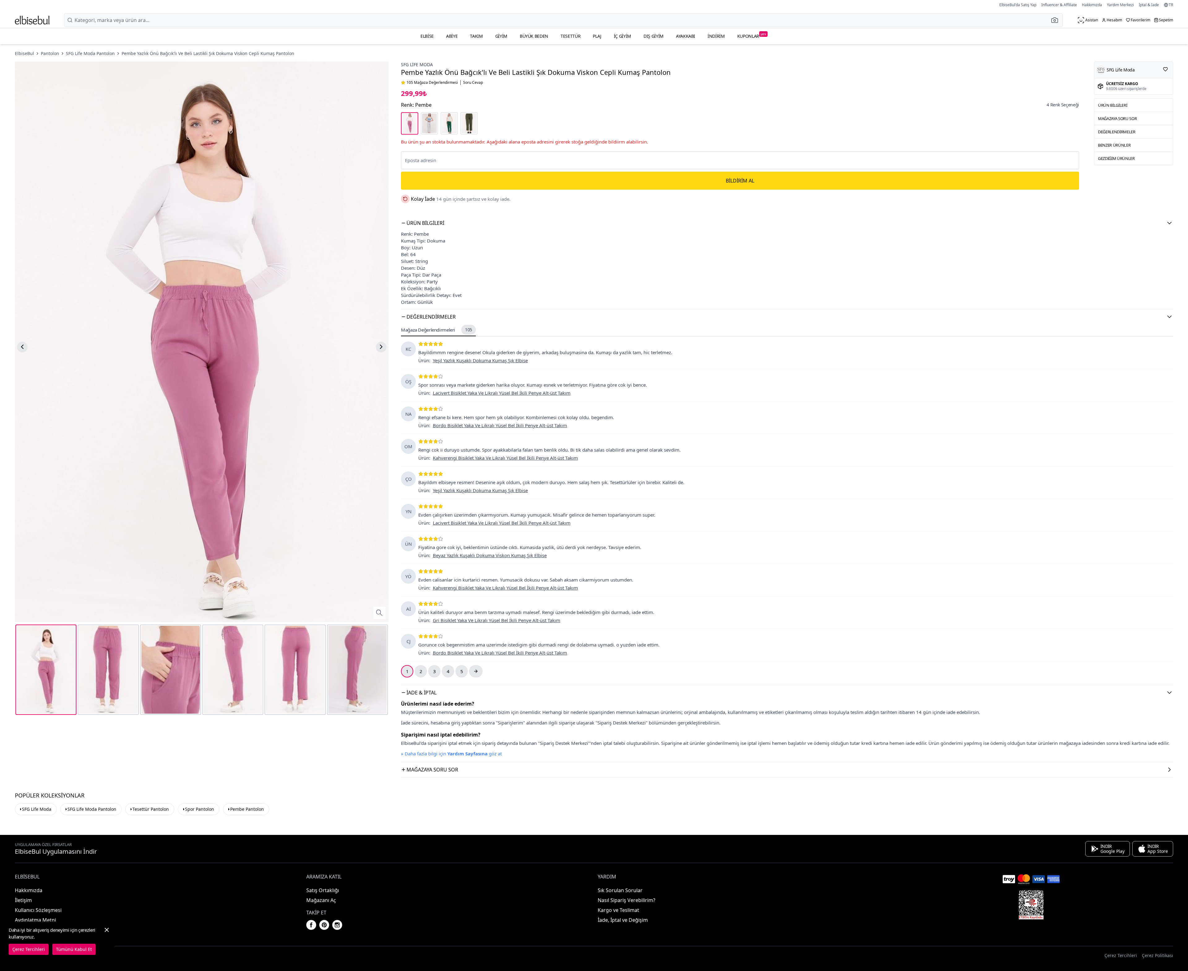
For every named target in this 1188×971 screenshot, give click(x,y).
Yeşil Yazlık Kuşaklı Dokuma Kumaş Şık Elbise (480, 360)
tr (1171, 4)
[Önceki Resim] (22, 347)
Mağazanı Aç (321, 900)
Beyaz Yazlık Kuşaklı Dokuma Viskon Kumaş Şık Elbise (490, 555)
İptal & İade (1149, 4)
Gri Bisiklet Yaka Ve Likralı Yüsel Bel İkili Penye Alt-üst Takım (496, 620)
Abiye (452, 36)
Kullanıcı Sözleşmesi (38, 910)
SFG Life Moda (417, 64)
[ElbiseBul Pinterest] (324, 925)
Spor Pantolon (199, 809)
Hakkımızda (1092, 4)
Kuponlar (751, 35)
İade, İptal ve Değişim (623, 920)
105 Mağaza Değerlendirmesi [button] (432, 82)
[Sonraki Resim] (381, 347)
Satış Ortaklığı (322, 890)
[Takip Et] (1165, 69)
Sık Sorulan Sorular (620, 890)
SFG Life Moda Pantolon (90, 53)
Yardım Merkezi (1120, 4)
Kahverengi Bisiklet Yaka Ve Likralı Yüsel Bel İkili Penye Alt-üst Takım (505, 458)
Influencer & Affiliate (1059, 4)
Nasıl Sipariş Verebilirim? (626, 900)
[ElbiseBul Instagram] (337, 925)
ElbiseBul (24, 53)
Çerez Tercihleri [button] (1120, 955)
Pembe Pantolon (247, 809)
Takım (476, 36)
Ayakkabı (685, 36)
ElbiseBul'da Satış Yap (1017, 4)
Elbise (427, 36)
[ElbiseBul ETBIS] (1031, 904)
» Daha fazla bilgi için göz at (451, 753)
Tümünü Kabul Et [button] (74, 949)
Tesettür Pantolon (150, 809)
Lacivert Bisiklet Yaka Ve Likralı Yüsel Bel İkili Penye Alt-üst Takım (501, 393)
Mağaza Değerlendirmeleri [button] (436, 330)
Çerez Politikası (1157, 955)
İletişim (23, 900)
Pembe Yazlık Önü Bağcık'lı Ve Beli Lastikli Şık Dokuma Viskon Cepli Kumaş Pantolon (208, 53)
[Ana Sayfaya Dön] (32, 20)
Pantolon (50, 53)
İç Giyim (622, 36)
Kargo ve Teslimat (618, 910)
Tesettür (570, 36)
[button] (1056, 20)
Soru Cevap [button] (473, 82)
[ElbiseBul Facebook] (311, 925)
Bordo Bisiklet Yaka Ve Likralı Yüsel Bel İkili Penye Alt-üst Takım (500, 425)
